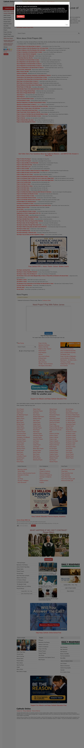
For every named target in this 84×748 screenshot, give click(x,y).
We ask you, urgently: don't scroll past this (27, 6)
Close (67, 24)
